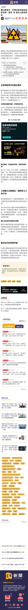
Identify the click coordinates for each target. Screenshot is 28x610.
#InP (22, 477)
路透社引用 (5, 51)
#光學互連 (11, 486)
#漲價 (15, 511)
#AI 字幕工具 (6, 494)
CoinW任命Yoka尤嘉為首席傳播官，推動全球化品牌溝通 (14, 364)
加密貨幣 (4, 281)
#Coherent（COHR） (8, 477)
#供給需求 (16, 463)
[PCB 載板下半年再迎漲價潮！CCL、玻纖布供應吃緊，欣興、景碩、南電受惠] (22, 450)
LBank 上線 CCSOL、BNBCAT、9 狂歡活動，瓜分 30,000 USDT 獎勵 (14, 345)
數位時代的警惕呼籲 (8, 75)
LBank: (4, 334)
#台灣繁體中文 (6, 500)
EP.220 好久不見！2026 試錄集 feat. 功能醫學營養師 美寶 (14, 546)
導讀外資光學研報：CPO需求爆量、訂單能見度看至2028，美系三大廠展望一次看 (10, 427)
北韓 (9, 281)
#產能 (19, 469)
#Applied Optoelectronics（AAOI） (11, 474)
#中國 (19, 483)
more (22, 389)
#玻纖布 (14, 514)
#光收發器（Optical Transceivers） (11, 488)
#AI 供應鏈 (18, 460)
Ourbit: (4, 353)
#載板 (4, 472)
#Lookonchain (6, 458)
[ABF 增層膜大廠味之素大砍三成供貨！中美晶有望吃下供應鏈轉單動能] (22, 417)
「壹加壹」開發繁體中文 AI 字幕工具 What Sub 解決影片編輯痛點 (10, 438)
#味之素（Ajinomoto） (8, 466)
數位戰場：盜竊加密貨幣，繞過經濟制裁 (16, 69)
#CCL (23, 502)
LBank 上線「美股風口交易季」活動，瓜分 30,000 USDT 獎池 (14, 335)
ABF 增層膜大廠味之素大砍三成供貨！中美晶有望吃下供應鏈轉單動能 (10, 416)
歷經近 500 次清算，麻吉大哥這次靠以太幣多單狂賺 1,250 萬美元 (10, 406)
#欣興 (9, 511)
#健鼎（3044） (6, 508)
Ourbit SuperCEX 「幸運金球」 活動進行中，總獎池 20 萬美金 (14, 354)
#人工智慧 (17, 497)
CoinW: (4, 363)
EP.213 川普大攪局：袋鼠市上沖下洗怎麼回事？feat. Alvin (14, 564)
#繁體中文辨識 (15, 502)
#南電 (14, 508)
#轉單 (9, 472)
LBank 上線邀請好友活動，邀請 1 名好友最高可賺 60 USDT (14, 383)
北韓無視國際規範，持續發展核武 (13, 67)
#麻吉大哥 (5, 460)
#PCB (10, 505)
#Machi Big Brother (17, 458)
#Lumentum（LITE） (8, 480)
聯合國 (18, 281)
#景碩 (4, 511)
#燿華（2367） (6, 514)
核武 (14, 281)
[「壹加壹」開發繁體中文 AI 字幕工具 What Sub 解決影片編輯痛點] (22, 439)
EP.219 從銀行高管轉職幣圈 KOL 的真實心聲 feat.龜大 (14, 552)
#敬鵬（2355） (21, 508)
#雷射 (16, 491)
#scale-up (13, 483)
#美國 (10, 491)
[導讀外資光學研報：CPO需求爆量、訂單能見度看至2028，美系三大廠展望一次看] (22, 428)
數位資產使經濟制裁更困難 (12, 74)
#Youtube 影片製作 (7, 497)
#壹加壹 (14, 500)
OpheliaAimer (8, 18)
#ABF (11, 460)
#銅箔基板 (21, 514)
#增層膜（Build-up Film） (9, 469)
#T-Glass (17, 505)
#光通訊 (4, 491)
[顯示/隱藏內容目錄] (24, 63)
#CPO (16, 477)
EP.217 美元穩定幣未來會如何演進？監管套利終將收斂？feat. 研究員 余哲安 (14, 558)
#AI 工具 (14, 494)
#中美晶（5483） (7, 463)
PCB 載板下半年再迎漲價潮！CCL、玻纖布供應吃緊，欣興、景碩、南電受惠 (10, 448)
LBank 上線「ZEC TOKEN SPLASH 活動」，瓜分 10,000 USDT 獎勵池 (14, 374)
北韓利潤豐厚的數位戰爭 (9, 65)
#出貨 (22, 463)
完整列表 (21, 321)
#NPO (16, 480)
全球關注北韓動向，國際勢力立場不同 (13, 72)
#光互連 (4, 486)
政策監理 (3, 7)
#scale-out (5, 483)
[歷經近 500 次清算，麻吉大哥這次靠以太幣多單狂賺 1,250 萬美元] (22, 407)
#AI (14, 471)
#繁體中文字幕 (6, 502)
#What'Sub (21, 494)
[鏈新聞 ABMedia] (14, 2)
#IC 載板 (5, 505)
